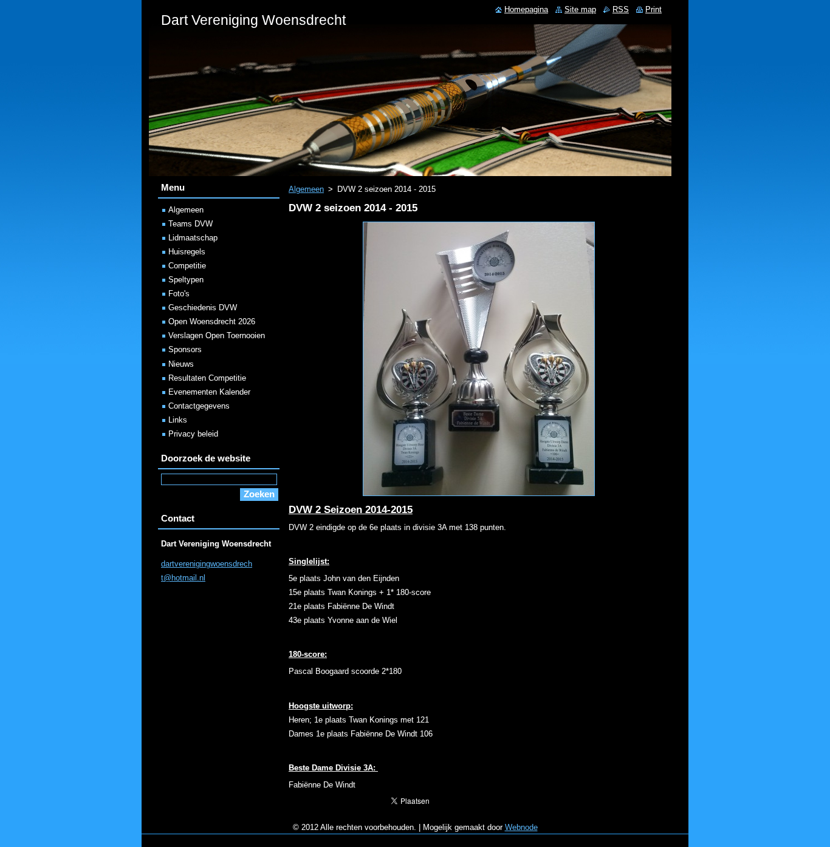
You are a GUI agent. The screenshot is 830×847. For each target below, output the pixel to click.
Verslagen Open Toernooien (216, 335)
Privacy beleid (193, 433)
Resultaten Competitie (207, 378)
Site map (580, 9)
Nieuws (181, 364)
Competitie (187, 265)
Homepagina (526, 9)
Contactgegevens (199, 405)
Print (653, 9)
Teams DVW (190, 223)
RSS (620, 9)
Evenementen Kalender (209, 391)
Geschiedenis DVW (202, 307)
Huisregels (186, 251)
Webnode (521, 827)
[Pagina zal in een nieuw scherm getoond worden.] (479, 496)
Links (177, 419)
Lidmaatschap (193, 237)
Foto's (179, 293)
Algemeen (306, 189)
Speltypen (186, 279)
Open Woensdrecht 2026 (211, 321)
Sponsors (185, 349)
